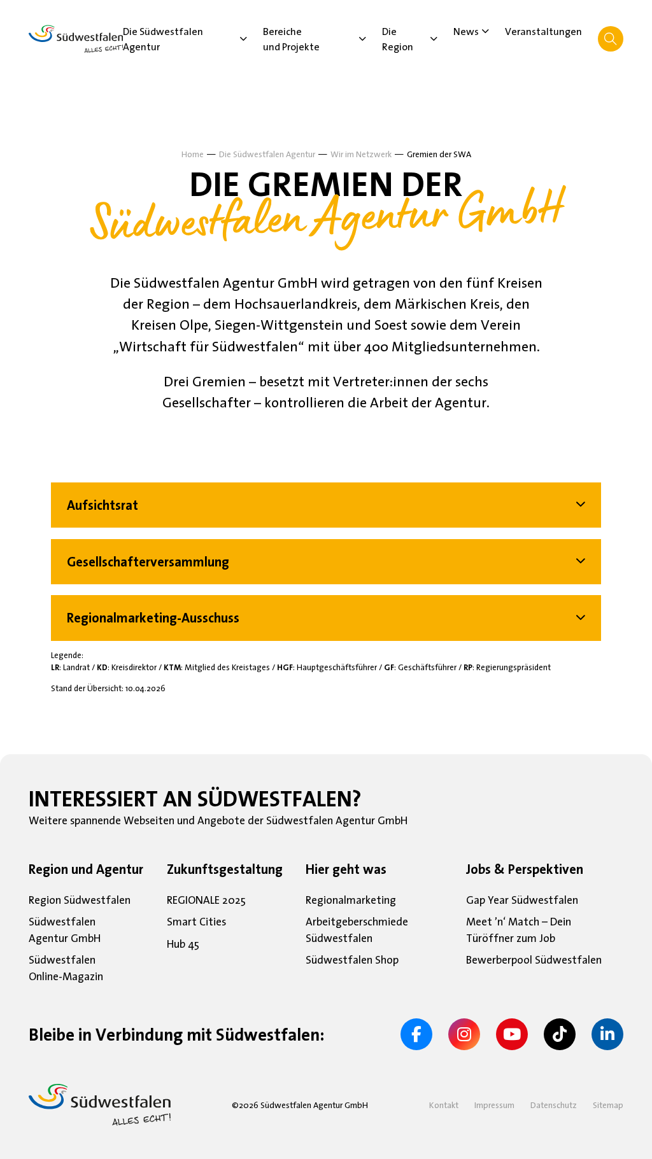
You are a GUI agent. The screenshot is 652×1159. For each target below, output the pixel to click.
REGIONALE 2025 (206, 900)
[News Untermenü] (485, 31)
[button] (326, 505)
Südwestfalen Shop (352, 960)
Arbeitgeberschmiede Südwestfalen (357, 930)
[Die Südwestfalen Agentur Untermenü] (243, 39)
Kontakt (443, 1105)
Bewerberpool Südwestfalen (534, 960)
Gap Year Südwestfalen (522, 900)
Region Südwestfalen (80, 900)
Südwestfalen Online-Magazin (66, 968)
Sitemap (608, 1105)
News (466, 31)
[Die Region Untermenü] (433, 39)
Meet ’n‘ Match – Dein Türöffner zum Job (518, 930)
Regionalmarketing (351, 900)
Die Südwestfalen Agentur (163, 39)
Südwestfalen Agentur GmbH (65, 930)
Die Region (397, 39)
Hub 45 (183, 944)
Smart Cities (196, 922)
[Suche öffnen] (610, 39)
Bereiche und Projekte (291, 39)
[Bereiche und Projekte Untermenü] (362, 39)
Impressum (494, 1105)
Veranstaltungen (543, 31)
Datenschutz (553, 1105)
